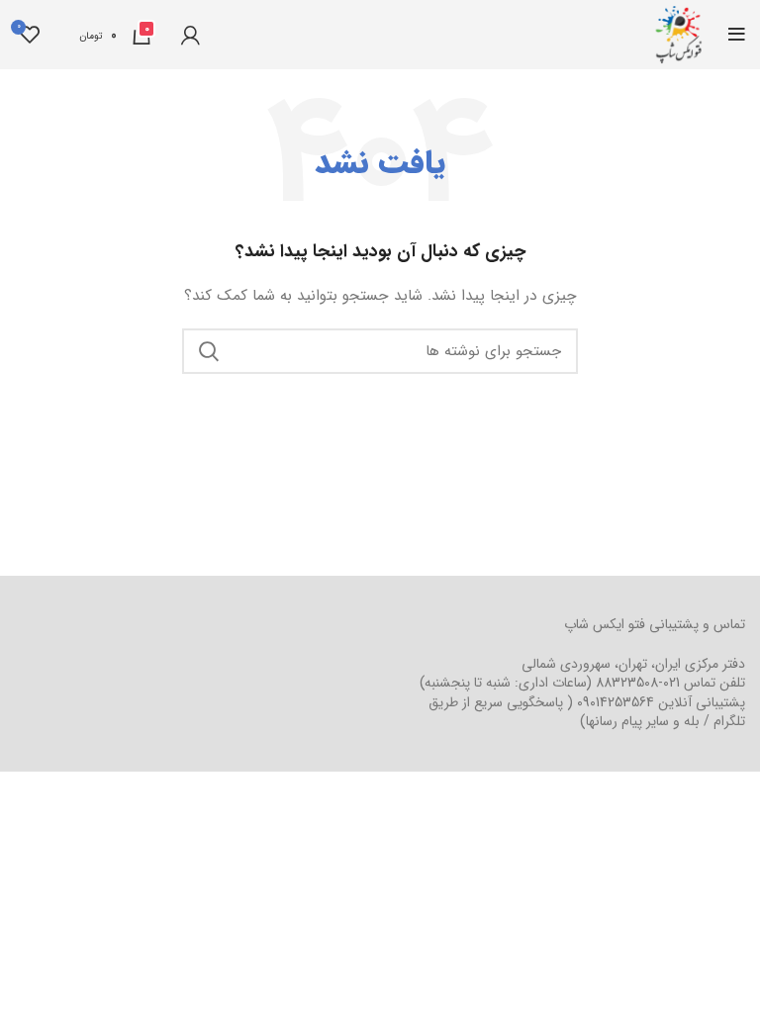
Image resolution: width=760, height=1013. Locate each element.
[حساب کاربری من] (190, 34)
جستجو (209, 351)
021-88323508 (638, 682)
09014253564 (615, 702)
